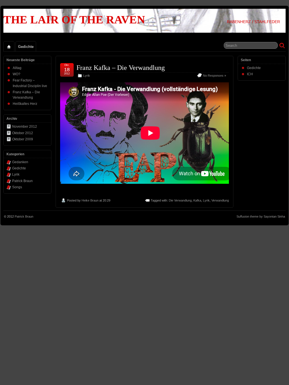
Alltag (17, 68)
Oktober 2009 (22, 139)
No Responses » (214, 75)
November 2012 (24, 127)
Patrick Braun (22, 181)
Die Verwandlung (180, 200)
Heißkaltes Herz (25, 104)
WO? (16, 74)
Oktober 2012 (22, 133)
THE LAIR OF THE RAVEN (74, 19)
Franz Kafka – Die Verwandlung (120, 67)
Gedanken (20, 162)
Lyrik (86, 75)
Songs (17, 187)
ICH (250, 74)
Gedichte (26, 47)
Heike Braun (90, 200)
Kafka (197, 200)
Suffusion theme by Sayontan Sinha (261, 216)
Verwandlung (220, 200)
